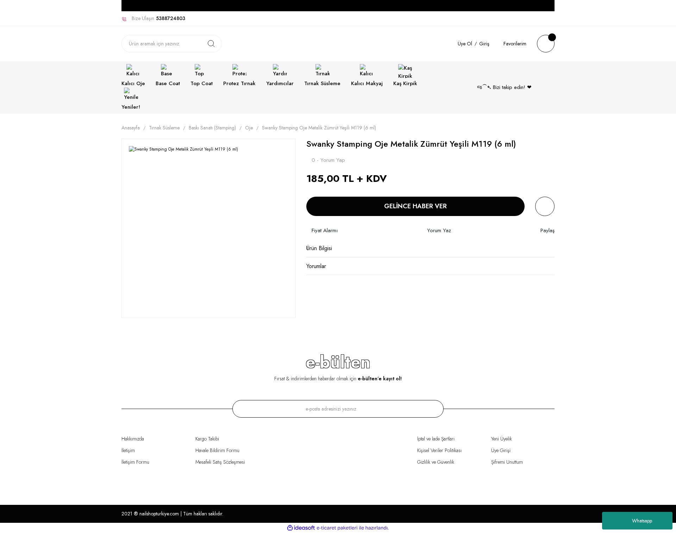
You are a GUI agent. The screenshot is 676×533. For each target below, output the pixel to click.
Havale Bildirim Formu (217, 450)
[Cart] (546, 43)
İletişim (128, 450)
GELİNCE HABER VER (415, 206)
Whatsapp (642, 520)
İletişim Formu (135, 461)
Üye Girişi (501, 450)
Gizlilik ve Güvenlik (435, 461)
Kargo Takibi (207, 438)
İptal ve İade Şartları (436, 438)
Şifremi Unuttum (507, 461)
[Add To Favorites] (545, 206)
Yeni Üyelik (501, 438)
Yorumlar (316, 266)
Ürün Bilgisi (319, 248)
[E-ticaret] (337, 528)
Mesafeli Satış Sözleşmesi (220, 461)
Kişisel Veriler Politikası (439, 450)
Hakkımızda (132, 438)
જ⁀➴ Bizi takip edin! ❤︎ (504, 87)
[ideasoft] (301, 528)
